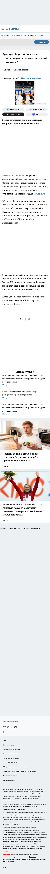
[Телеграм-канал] (12, 727)
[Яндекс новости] (37, 109)
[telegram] (29, 319)
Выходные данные (9, 780)
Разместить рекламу (10, 776)
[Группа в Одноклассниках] (8, 727)
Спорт (7, 69)
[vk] (22, 319)
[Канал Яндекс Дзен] (13, 114)
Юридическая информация (12, 749)
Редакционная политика (11, 758)
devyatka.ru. (39, 193)
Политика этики (8, 745)
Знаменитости (21, 69)
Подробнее (16, 824)
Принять (41, 42)
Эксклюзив (5, 35)
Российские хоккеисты (13, 175)
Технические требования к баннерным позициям (19, 771)
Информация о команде (11, 754)
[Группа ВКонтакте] (13, 109)
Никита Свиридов (31, 78)
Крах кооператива (19, 35)
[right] (47, 36)
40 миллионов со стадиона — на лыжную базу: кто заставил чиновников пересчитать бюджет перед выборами (23, 380)
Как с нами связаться (10, 762)
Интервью (32, 35)
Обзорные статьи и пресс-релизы (14, 767)
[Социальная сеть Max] (37, 114)
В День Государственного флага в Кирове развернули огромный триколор (20, 394)
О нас (5, 740)
